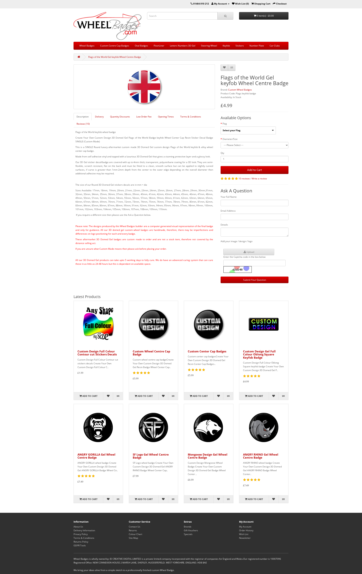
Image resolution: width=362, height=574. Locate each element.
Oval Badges (141, 45)
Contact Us (134, 526)
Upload (250, 252)
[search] (225, 16)
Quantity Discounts (120, 116)
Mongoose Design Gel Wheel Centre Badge (207, 456)
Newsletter (245, 538)
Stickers (239, 45)
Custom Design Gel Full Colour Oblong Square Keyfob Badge (259, 354)
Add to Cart (254, 170)
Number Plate (256, 45)
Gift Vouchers (191, 530)
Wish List (243, 534)
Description (83, 116)
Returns (133, 530)
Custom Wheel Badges (240, 89)
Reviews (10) (83, 123)
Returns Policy (81, 541)
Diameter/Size (230, 139)
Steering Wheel (209, 45)
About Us (78, 526)
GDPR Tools (80, 545)
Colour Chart (135, 534)
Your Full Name (229, 196)
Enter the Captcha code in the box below (244, 256)
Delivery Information (84, 530)
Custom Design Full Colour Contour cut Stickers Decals (97, 352)
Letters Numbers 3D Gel (182, 45)
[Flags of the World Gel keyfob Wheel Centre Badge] (144, 86)
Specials (188, 534)
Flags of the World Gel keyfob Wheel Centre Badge (114, 57)
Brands (187, 526)
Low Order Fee (144, 116)
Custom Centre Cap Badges (114, 45)
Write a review (259, 178)
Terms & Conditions (190, 116)
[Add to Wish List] (224, 67)
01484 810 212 (201, 3)
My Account (245, 526)
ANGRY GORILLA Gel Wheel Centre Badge (96, 456)
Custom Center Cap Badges (207, 351)
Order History (246, 530)
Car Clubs (275, 45)
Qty (222, 153)
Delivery (99, 116)
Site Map (133, 538)
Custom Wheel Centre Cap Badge (151, 352)
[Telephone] (192, 3)
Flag (224, 123)
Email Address (228, 210)
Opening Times (166, 116)
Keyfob (226, 45)
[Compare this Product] (231, 67)
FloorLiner (159, 45)
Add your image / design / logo (236, 241)
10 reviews (244, 178)
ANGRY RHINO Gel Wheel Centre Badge (260, 456)
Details (224, 224)
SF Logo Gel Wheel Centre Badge (151, 456)
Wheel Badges (86, 45)
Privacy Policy (81, 534)
